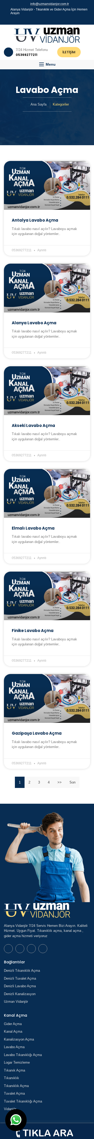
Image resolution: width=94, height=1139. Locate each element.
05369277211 (22, 250)
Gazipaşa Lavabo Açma (37, 733)
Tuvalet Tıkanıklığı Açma (23, 1101)
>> (59, 782)
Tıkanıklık (11, 1078)
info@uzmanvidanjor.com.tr (49, 4)
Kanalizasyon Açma (19, 1039)
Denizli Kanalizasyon (20, 994)
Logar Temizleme (17, 1062)
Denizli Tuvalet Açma (20, 978)
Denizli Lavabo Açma (20, 986)
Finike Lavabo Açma (33, 630)
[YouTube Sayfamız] (49, 19)
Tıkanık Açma (14, 1070)
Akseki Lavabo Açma (33, 425)
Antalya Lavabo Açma (35, 220)
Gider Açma (13, 1024)
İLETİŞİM (68, 52)
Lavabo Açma (14, 1047)
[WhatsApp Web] (40, 19)
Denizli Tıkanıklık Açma (22, 971)
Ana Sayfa (38, 104)
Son (72, 782)
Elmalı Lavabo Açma (33, 528)
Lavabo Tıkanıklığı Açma (23, 1055)
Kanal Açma (13, 1031)
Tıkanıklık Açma (16, 1086)
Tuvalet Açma (14, 1093)
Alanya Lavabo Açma (34, 323)
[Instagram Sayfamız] (54, 19)
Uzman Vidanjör (16, 1002)
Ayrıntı (41, 250)
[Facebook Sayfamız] (45, 19)
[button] (47, 64)
